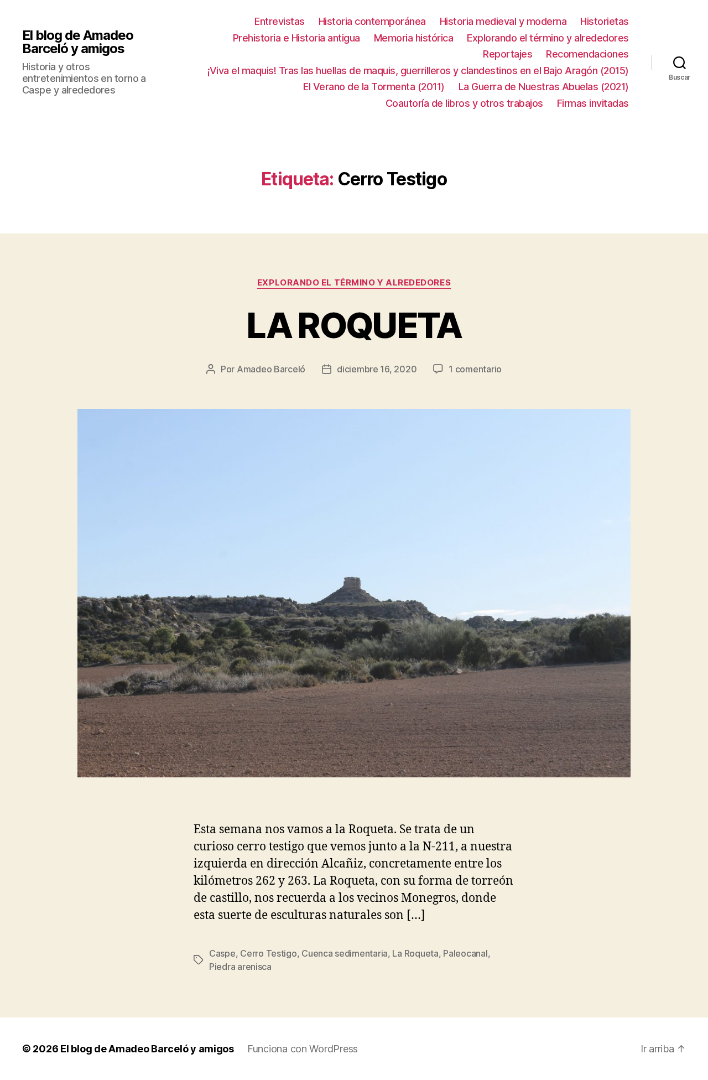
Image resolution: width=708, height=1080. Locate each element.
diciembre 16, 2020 (377, 369)
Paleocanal (465, 953)
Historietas (604, 21)
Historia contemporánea (372, 21)
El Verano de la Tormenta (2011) (374, 86)
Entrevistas (279, 21)
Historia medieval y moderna (503, 21)
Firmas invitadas (593, 103)
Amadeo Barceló (271, 369)
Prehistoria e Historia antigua (296, 38)
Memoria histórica (414, 38)
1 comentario (475, 369)
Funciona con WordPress (302, 1049)
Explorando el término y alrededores (548, 38)
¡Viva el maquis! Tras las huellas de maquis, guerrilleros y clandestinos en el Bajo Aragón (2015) (418, 70)
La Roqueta (415, 953)
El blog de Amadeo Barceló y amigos (77, 42)
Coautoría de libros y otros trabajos (464, 103)
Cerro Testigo (268, 953)
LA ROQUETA (353, 325)
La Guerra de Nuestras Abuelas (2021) (544, 86)
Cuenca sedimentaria (344, 953)
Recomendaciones (587, 54)
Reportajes (507, 54)
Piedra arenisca (240, 966)
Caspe (222, 953)
